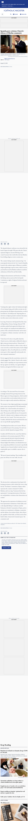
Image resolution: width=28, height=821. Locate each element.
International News (5, 66)
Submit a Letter (6, 547)
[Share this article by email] (5, 244)
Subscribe (23, 14)
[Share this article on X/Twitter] (2, 244)
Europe (10, 66)
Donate (16, 14)
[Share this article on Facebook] (8, 244)
